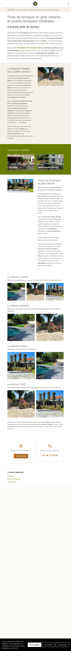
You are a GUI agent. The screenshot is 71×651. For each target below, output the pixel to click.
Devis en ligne (21, 456)
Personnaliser (62, 645)
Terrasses (25, 10)
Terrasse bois (11, 482)
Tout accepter (34, 645)
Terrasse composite (13, 479)
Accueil (18, 10)
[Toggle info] (2, 3)
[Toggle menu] (68, 3)
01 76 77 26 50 (50, 455)
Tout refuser (48, 645)
